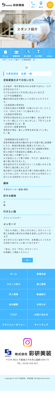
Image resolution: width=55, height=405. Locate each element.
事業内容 (41, 273)
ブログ (13, 314)
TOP (4, 60)
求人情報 (13, 294)
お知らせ (41, 304)
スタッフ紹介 (14, 60)
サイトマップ (41, 324)
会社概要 (13, 304)
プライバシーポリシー (13, 324)
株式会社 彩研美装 (26, 378)
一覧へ (27, 260)
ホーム (13, 273)
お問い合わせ (41, 314)
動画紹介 (41, 294)
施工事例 (41, 283)
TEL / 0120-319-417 (27, 363)
